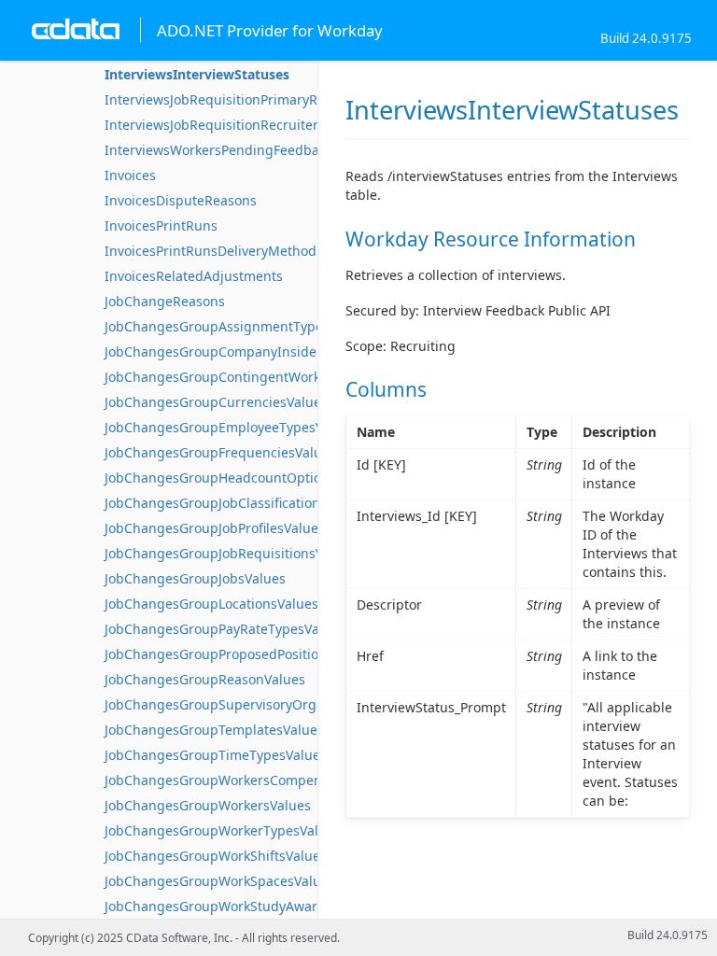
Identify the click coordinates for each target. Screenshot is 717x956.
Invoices (130, 175)
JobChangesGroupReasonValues (205, 679)
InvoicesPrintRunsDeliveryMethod (210, 251)
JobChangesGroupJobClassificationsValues (236, 503)
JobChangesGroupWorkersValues (208, 805)
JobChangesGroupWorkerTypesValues (223, 830)
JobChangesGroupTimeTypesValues (216, 755)
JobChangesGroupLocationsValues (211, 603)
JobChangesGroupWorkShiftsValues (216, 856)
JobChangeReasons (165, 301)
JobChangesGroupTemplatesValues (214, 729)
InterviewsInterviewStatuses (197, 74)
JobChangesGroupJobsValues (195, 578)
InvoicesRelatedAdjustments (194, 276)
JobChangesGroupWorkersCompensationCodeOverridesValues (300, 780)
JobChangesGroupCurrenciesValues (216, 402)
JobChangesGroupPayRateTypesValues (225, 629)
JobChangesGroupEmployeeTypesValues (231, 427)
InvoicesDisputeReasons (181, 200)
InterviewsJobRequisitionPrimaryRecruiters (239, 99)
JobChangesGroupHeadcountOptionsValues (241, 477)
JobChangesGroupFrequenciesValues (220, 452)
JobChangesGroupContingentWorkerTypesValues (258, 377)
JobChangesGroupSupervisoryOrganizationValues (260, 704)
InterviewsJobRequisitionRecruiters (215, 125)
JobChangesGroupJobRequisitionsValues (231, 553)
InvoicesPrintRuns (161, 225)
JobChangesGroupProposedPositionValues (236, 654)
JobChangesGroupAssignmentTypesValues (238, 326)
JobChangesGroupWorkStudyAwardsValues (239, 906)
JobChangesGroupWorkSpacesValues (220, 881)
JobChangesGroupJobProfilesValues (215, 528)
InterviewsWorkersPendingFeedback (218, 150)
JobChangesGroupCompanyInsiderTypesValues (252, 351)
